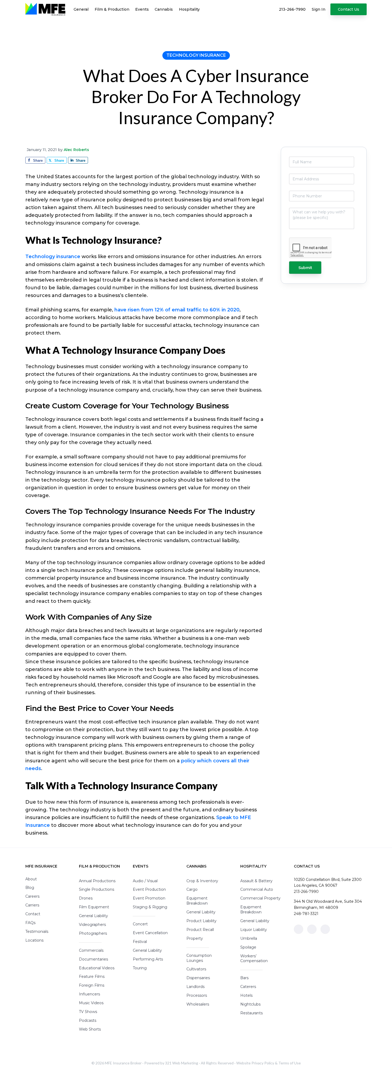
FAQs (30, 922)
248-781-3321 (306, 913)
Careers (32, 896)
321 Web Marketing (181, 1063)
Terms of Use (289, 1063)
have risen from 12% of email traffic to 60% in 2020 (176, 310)
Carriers (32, 905)
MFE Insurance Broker (123, 1063)
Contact (32, 914)
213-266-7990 (306, 891)
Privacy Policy (262, 1063)
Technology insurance (52, 256)
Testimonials (36, 931)
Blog (29, 887)
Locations (34, 940)
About (31, 879)
